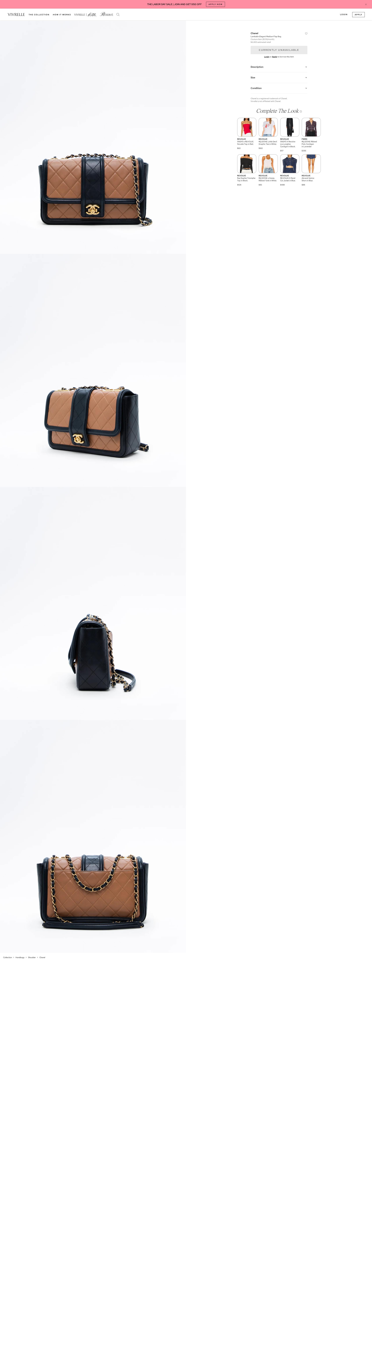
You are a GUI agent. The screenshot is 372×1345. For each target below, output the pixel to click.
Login (344, 14)
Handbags (20, 957)
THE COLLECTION (39, 14)
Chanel (42, 957)
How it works (62, 14)
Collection (7, 957)
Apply (358, 14)
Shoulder (32, 957)
